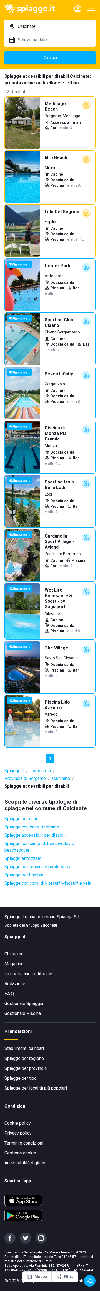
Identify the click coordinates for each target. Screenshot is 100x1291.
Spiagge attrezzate (23, 858)
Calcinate (61, 778)
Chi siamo (14, 953)
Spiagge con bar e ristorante (31, 827)
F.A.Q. (9, 993)
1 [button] (50, 758)
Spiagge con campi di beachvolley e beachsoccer (39, 847)
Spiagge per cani (20, 818)
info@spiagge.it (46, 1270)
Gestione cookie (20, 1153)
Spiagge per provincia (25, 1068)
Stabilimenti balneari (24, 1048)
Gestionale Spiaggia (23, 1003)
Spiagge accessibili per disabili (35, 835)
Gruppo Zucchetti (41, 925)
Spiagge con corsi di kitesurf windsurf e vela (47, 883)
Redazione (14, 983)
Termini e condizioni (23, 1143)
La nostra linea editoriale (28, 973)
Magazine (14, 963)
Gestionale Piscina (22, 1013)
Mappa (40, 1276)
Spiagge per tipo (20, 1078)
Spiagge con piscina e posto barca (37, 866)
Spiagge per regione (24, 1058)
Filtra (69, 1276)
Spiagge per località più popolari (35, 1088)
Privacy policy (18, 1133)
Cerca (50, 57)
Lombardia (40, 770)
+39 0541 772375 (17, 1270)
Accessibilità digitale (24, 1163)
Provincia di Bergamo (25, 778)
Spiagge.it (14, 770)
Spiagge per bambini (24, 875)
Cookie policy (17, 1123)
